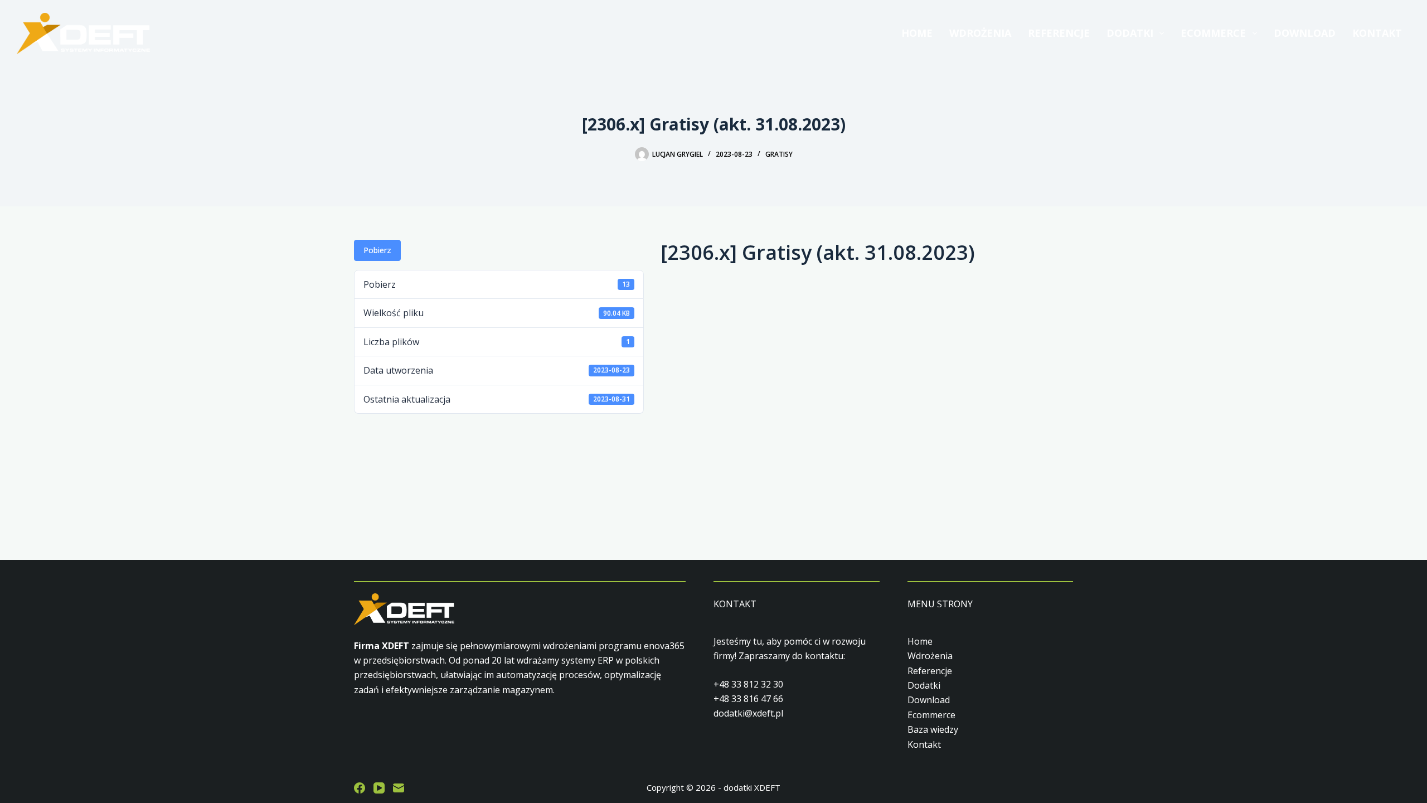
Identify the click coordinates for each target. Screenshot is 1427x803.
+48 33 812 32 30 (748, 684)
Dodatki (1129, 33)
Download (1305, 33)
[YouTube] (379, 788)
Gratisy (779, 154)
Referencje (1059, 33)
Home (917, 33)
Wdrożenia (980, 33)
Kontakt (1377, 33)
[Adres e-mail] (398, 788)
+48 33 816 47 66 (748, 699)
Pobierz (377, 250)
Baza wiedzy (932, 729)
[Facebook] (359, 788)
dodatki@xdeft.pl (748, 713)
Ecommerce (1213, 33)
